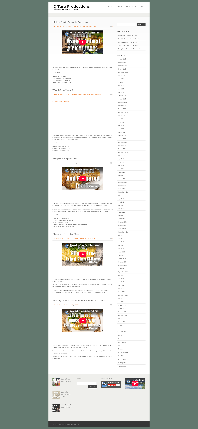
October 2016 (122, 322)
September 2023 (123, 152)
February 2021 (122, 255)
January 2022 (122, 219)
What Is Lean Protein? (62, 90)
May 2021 (121, 245)
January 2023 (122, 179)
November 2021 (122, 225)
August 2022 (121, 195)
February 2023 (122, 175)
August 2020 (121, 275)
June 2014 (121, 325)
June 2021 (121, 242)
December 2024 (122, 102)
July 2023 (121, 159)
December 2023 (122, 142)
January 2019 (122, 305)
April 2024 (121, 129)
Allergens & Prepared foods (65, 158)
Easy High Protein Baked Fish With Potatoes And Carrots (79, 300)
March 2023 (121, 172)
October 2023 (122, 149)
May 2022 (121, 205)
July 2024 (121, 119)
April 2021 (121, 248)
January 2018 (122, 308)
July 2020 (121, 278)
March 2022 (121, 212)
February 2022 (122, 215)
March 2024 (121, 132)
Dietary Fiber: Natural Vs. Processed (129, 49)
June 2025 (121, 82)
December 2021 (122, 222)
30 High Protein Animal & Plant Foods (70, 21)
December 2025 (122, 62)
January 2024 (122, 139)
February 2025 (122, 95)
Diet (75, 26)
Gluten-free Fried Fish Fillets (65, 234)
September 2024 (123, 112)
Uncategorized (122, 363)
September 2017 (123, 315)
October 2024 (122, 109)
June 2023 (121, 162)
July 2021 (121, 238)
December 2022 (122, 182)
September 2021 (123, 232)
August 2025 (121, 75)
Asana (120, 335)
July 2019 (121, 302)
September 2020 (123, 272)
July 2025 (121, 79)
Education (78, 94)
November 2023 (122, 145)
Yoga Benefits (122, 366)
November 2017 (122, 312)
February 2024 (122, 135)
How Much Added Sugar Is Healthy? (128, 42)
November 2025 (122, 66)
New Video (92, 26)
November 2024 (122, 105)
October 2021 (122, 229)
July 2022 (121, 199)
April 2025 (121, 89)
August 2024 (121, 115)
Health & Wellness (83, 26)
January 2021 (122, 258)
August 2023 (121, 155)
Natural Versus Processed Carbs (127, 35)
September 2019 (123, 295)
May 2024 (121, 125)
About (119, 7)
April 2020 (121, 288)
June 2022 (121, 202)
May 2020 (121, 285)
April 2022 (121, 208)
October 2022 (122, 189)
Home (110, 7)
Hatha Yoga (130, 7)
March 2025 (121, 92)
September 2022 (123, 192)
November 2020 (122, 265)
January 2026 (122, 59)
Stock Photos (122, 359)
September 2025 (123, 72)
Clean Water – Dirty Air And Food (127, 45)
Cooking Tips (122, 342)
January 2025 (122, 99)
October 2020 (122, 268)
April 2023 (121, 169)
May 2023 (121, 165)
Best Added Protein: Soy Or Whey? (128, 39)
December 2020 (122, 262)
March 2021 (121, 252)
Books (142, 7)
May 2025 (121, 85)
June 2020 (121, 282)
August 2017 (121, 318)
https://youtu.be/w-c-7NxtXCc (60, 101)
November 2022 (122, 185)
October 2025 (122, 69)
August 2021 (121, 235)
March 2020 (121, 292)
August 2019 (121, 298)
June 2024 (121, 122)
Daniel (69, 26)
